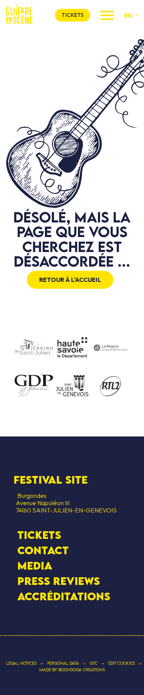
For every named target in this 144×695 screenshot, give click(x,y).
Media (34, 565)
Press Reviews (58, 581)
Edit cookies (121, 663)
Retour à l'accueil (70, 279)
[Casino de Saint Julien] (34, 348)
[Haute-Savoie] (72, 348)
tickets (72, 15)
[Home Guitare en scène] (19, 15)
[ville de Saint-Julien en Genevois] (72, 386)
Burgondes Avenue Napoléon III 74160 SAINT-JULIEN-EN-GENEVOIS (65, 503)
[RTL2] (110, 386)
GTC (94, 663)
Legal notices (21, 663)
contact (43, 550)
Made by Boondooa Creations (72, 669)
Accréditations (63, 596)
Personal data (63, 663)
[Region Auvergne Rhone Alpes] (110, 348)
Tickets (39, 535)
